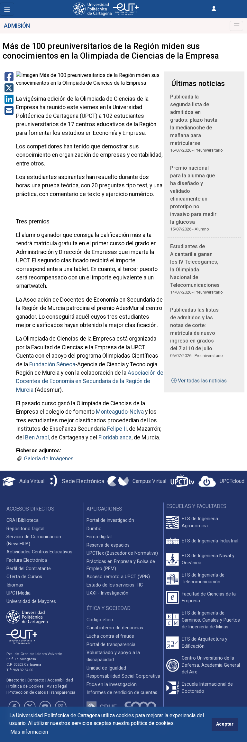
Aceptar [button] (224, 724)
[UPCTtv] (182, 481)
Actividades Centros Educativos (39, 552)
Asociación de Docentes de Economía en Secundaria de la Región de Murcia (89, 381)
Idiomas (14, 585)
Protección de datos (27, 692)
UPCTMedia (18, 593)
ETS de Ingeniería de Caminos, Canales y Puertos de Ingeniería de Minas (211, 620)
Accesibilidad (60, 680)
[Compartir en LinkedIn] (9, 101)
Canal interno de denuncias (115, 628)
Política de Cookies (26, 686)
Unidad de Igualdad (106, 668)
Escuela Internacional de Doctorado (207, 687)
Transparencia (62, 692)
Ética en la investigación (112, 684)
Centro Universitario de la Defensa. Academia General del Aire (211, 665)
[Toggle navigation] (7, 9)
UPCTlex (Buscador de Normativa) (122, 553)
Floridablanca (115, 437)
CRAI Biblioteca (22, 520)
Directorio (15, 680)
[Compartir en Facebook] (9, 79)
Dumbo (94, 528)
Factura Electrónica (26, 560)
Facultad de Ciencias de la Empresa (209, 597)
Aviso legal (57, 686)
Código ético (100, 620)
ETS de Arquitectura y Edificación (204, 642)
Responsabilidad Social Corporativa (123, 676)
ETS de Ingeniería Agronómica (200, 522)
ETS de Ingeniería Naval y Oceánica (208, 559)
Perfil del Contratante (28, 568)
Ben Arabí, (37, 437)
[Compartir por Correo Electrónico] (9, 112)
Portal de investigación (110, 520)
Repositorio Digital (25, 528)
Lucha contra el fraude (110, 636)
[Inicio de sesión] (214, 9)
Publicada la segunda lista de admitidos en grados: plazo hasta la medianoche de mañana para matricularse (193, 120)
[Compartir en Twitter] (9, 90)
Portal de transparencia (111, 644)
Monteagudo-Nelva (120, 412)
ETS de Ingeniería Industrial (210, 541)
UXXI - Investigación (107, 593)
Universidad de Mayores (31, 601)
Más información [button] (29, 732)
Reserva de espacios (108, 545)
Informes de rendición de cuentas (122, 692)
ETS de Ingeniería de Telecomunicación (203, 578)
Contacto (35, 680)
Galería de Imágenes (49, 458)
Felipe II (117, 429)
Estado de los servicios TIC (115, 585)
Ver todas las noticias (202, 381)
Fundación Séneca (52, 364)
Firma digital (99, 537)
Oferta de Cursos (24, 576)
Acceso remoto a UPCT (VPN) (118, 576)
